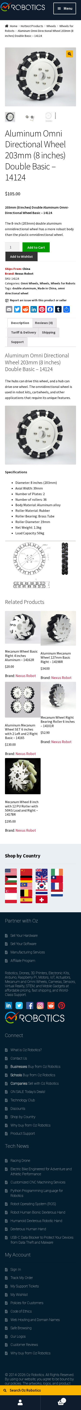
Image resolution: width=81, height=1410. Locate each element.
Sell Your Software (23, 944)
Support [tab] (17, 342)
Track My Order (22, 1278)
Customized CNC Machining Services (38, 1182)
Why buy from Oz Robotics (31, 1125)
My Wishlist (19, 1295)
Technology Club (23, 1100)
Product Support (23, 1133)
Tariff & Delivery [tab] (23, 332)
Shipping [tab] (49, 332)
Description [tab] (20, 323)
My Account (20, 1402)
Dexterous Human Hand (28, 1229)
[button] (69, 53)
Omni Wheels (29, 283)
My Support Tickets (25, 1286)
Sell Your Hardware (24, 936)
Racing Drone (20, 1161)
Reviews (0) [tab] (44, 323)
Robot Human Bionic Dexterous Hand (38, 1212)
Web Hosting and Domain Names (35, 1320)
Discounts (18, 1109)
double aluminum (24, 288)
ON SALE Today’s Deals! (28, 1092)
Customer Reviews (24, 1345)
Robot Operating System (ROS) (33, 1204)
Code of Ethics (21, 1311)
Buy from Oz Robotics (35, 1067)
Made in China (47, 288)
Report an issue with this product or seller (38, 300)
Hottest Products (32, 26)
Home (13, 26)
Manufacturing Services (28, 952)
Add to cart (36, 247)
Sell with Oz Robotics (35, 1083)
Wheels (51, 26)
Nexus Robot (24, 274)
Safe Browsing (21, 1328)
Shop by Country (23, 1117)
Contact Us (19, 1058)
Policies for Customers (27, 1303)
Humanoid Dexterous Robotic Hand (36, 1221)
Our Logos (18, 1336)
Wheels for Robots (63, 283)
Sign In (16, 1269)
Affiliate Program (23, 961)
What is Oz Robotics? (26, 1050)
